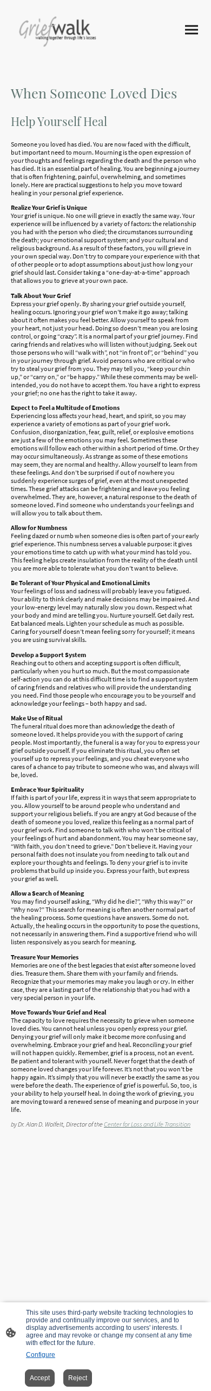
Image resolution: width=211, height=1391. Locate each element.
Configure (40, 1355)
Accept (40, 1378)
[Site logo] (57, 30)
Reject (77, 1378)
